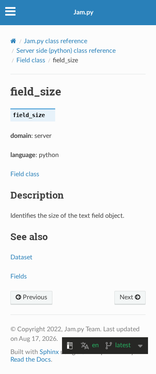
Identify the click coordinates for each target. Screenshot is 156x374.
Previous (34, 297)
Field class (30, 60)
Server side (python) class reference (66, 51)
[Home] (13, 41)
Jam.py (83, 12)
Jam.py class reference (55, 41)
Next (127, 297)
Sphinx (49, 352)
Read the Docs (30, 359)
